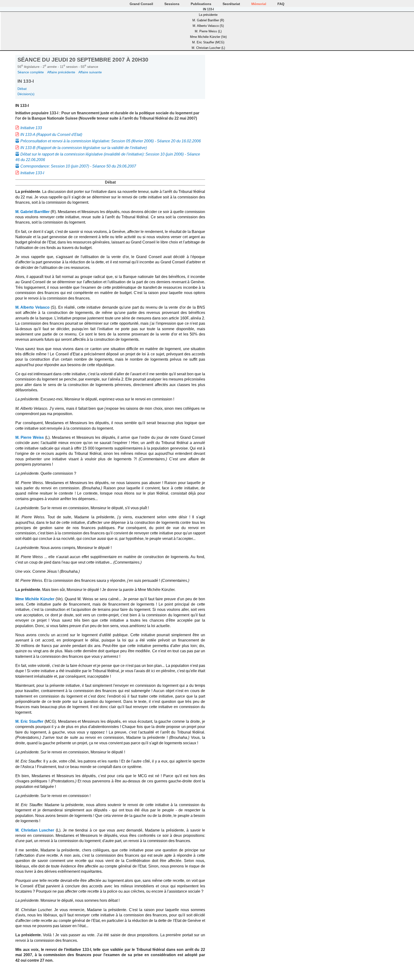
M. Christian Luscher (34, 830)
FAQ (280, 4)
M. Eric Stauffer (29, 721)
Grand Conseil (141, 4)
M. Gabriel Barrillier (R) (208, 20)
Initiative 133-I (32, 173)
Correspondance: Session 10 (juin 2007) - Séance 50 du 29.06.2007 (78, 166)
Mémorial (258, 4)
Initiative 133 (31, 128)
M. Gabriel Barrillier (32, 212)
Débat (22, 89)
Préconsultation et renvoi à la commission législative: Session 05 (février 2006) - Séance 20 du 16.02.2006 (110, 141)
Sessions (171, 4)
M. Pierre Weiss (29, 437)
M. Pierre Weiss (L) (208, 31)
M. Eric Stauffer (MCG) (208, 42)
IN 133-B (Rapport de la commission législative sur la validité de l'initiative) (83, 148)
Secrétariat (231, 4)
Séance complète (30, 72)
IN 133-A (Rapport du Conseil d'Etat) (51, 135)
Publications (201, 4)
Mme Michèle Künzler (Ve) (208, 37)
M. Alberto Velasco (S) (208, 26)
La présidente (208, 15)
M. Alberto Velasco (32, 307)
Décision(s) (25, 94)
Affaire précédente (61, 72)
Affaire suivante (90, 72)
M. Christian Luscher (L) (208, 48)
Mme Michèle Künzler (34, 599)
